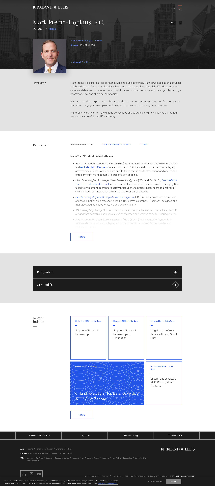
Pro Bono (144, 145)
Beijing (30, 449)
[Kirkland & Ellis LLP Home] (178, 450)
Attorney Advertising (135, 476)
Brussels (33, 454)
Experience (40, 145)
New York (115, 458)
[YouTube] (39, 474)
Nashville (105, 458)
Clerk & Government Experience (116, 145)
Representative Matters (82, 145)
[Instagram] (31, 474)
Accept (173, 481)
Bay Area (39, 458)
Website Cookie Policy (107, 483)
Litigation (85, 435)
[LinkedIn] (24, 474)
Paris (70, 454)
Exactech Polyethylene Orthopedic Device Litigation (104, 197)
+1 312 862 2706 (87, 45)
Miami (96, 458)
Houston (75, 458)
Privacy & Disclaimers (158, 476)
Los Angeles (86, 458)
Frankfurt (44, 454)
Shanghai (59, 449)
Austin (30, 458)
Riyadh (50, 449)
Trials (52, 28)
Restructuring (131, 435)
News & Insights (38, 319)
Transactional (175, 435)
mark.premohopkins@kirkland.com (86, 40)
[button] (107, 272)
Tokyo (68, 449)
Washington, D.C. (34, 461)
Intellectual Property (40, 435)
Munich (62, 454)
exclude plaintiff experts (94, 167)
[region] (107, 481)
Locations (116, 476)
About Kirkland (91, 476)
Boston (49, 458)
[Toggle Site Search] (173, 7)
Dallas (66, 458)
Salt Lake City (140, 458)
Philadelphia (127, 458)
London (54, 454)
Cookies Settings (156, 481)
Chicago (74, 45)
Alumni (105, 476)
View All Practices (82, 62)
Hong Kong (40, 449)
